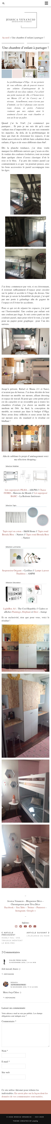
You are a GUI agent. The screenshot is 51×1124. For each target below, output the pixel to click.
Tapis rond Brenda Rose (37, 534)
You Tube (20, 907)
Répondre (9, 974)
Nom (5, 1050)
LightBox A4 (9, 608)
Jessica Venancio (23, 1117)
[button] (47, 3)
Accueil (5, 37)
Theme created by (25, 1121)
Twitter (31, 907)
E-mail (6, 1061)
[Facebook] (30, 926)
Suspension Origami (11, 570)
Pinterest (40, 907)
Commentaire (9, 1021)
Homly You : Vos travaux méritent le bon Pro (12, 938)
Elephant (26, 611)
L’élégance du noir (38, 934)
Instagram (20, 910)
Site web (6, 1072)
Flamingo (16, 611)
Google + (31, 910)
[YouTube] (25, 926)
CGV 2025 (39, 1117)
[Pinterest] (20, 926)
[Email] (34, 926)
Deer (36, 611)
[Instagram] (16, 926)
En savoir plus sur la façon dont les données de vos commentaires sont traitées (25, 1095)
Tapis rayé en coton (12, 531)
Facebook (9, 907)
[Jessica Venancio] (25, 20)
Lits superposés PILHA (16, 489)
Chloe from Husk (18, 960)
